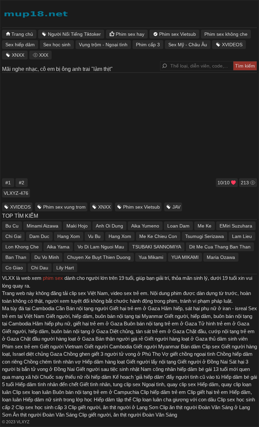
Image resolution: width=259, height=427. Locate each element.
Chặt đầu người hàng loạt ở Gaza (57, 339)
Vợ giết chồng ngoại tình (188, 354)
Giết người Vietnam (61, 346)
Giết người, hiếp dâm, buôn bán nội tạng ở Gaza (55, 331)
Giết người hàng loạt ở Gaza (175, 339)
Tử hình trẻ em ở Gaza (223, 323)
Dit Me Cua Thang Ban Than (220, 246)
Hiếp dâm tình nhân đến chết (46, 384)
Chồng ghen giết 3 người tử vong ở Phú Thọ (112, 354)
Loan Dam (178, 226)
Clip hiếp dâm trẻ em (163, 392)
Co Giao (14, 267)
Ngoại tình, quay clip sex (169, 384)
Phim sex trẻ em (20, 346)
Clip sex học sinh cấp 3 (41, 407)
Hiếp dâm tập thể (112, 399)
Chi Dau (39, 267)
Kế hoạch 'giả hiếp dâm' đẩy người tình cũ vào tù (166, 377)
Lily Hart (65, 267)
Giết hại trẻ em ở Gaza (134, 308)
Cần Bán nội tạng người (82, 308)
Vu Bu (94, 236)
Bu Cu (12, 226)
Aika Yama (58, 246)
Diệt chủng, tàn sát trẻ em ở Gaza (147, 331)
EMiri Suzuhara (236, 226)
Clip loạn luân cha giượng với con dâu (174, 399)
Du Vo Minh (46, 257)
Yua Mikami (151, 257)
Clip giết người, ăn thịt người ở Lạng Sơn (113, 407)
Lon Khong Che (22, 246)
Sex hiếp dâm (20, 44)
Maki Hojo (77, 226)
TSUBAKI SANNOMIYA (156, 246)
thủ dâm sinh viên (228, 339)
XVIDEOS (20, 207)
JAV (176, 207)
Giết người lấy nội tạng (151, 362)
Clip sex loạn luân (31, 392)
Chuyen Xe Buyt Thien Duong (99, 257)
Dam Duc (39, 236)
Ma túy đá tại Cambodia (28, 308)
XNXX (104, 207)
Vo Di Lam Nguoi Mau (101, 246)
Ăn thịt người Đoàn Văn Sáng (45, 415)
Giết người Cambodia (108, 346)
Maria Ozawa (221, 257)
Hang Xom (68, 236)
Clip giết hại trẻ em (207, 392)
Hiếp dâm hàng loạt (103, 362)
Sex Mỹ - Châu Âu (187, 44)
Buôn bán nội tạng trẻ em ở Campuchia (96, 392)
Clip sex (211, 346)
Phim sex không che (226, 34)
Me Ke (204, 226)
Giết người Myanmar (156, 346)
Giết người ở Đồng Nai (202, 362)
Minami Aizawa (42, 226)
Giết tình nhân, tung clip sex (110, 384)
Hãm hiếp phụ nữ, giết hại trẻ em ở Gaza (77, 323)
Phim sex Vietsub (141, 207)
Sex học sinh (56, 44)
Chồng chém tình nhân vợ (52, 362)
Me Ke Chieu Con (158, 236)
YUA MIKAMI (185, 257)
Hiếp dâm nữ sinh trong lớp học (57, 399)
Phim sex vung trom (64, 207)
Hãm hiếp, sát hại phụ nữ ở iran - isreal (204, 308)
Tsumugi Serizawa (204, 236)
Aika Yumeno (145, 226)
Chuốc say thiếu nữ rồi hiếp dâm (75, 377)
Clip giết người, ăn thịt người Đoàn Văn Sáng (128, 415)
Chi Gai (13, 236)
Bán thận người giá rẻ (119, 339)
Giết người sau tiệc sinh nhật (107, 369)
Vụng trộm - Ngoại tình (103, 44)
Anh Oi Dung (109, 226)
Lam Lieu (242, 236)
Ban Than (15, 257)
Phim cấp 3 (148, 44)
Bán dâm (191, 346)
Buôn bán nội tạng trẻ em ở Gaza (160, 323)
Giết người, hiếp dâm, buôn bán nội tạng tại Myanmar (104, 316)
